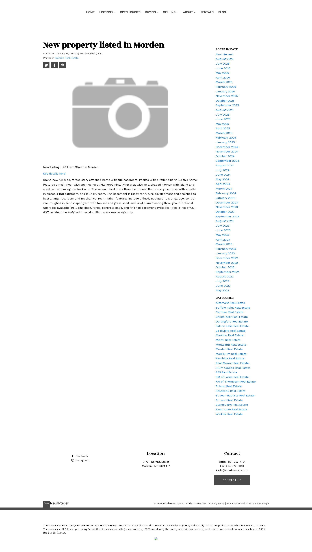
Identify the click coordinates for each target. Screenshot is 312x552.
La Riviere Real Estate (231, 330)
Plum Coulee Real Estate (233, 368)
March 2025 (224, 133)
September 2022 (227, 272)
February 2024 (226, 193)
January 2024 (225, 197)
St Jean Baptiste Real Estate (235, 395)
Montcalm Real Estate (231, 344)
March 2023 (224, 244)
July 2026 (222, 63)
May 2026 (222, 73)
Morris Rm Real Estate (231, 354)
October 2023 (225, 211)
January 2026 (225, 91)
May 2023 (222, 235)
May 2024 (222, 179)
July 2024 (222, 170)
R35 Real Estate (226, 372)
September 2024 (227, 160)
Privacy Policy (217, 503)
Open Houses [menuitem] (130, 12)
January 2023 (225, 253)
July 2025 (222, 114)
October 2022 (225, 267)
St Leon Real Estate (229, 400)
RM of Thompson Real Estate (236, 381)
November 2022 (227, 262)
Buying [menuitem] (150, 12)
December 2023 (227, 202)
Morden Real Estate (67, 58)
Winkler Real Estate (229, 414)
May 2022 (222, 290)
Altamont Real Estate (230, 303)
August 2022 (224, 276)
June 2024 (223, 174)
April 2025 (223, 128)
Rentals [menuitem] (207, 12)
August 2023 (224, 221)
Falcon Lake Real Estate (232, 326)
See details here (54, 173)
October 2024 (225, 156)
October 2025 (225, 100)
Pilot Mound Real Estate (232, 363)
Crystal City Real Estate (232, 317)
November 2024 (227, 151)
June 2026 (223, 68)
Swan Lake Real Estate (231, 409)
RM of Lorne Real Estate (232, 377)
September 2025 (227, 105)
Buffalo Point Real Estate (233, 307)
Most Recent (224, 54)
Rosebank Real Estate (230, 391)
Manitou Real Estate (229, 335)
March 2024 (224, 188)
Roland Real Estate (229, 386)
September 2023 (227, 216)
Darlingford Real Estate (232, 321)
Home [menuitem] (90, 12)
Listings (106, 12)
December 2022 (227, 258)
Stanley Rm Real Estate (232, 404)
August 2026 (224, 59)
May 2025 (222, 124)
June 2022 (223, 285)
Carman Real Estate (229, 312)
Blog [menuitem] (222, 12)
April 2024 (223, 184)
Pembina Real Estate (230, 358)
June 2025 (223, 119)
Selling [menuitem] (169, 12)
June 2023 (223, 230)
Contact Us (232, 480)
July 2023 (222, 225)
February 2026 (226, 86)
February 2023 (226, 248)
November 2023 (227, 207)
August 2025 (224, 110)
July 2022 (222, 281)
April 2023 (223, 239)
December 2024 (227, 147)
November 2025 (227, 96)
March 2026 (224, 82)
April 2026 (223, 77)
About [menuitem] (188, 12)
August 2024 (225, 165)
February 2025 (226, 137)
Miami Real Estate (228, 340)
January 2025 (225, 142)
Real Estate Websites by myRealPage (248, 503)
